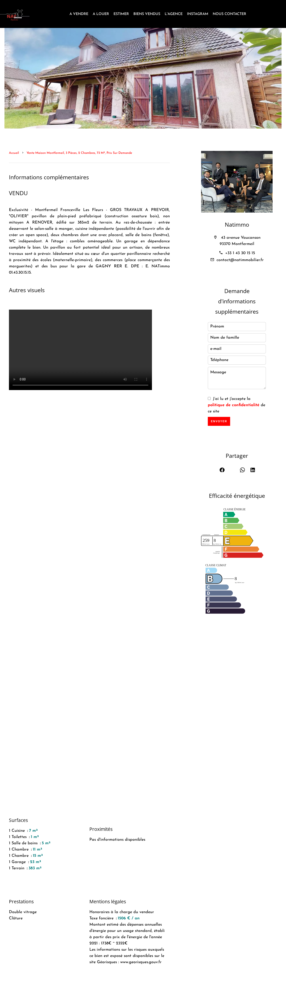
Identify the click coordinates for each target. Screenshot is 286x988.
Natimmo (237, 224)
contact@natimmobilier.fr (240, 260)
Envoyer (219, 421)
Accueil (14, 153)
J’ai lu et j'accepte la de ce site (236, 405)
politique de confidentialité (233, 405)
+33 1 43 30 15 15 (240, 253)
